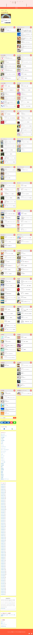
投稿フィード (3, 623)
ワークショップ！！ (23, 381)
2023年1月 (2, 489)
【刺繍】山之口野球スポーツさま (25, 301)
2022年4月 (2, 500)
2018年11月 (3, 554)
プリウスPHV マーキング (7, 225)
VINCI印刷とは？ (23, 377)
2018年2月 (2, 568)
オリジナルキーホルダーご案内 (8, 253)
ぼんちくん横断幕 (23, 349)
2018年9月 (2, 557)
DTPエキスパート (4, 435)
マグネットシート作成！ (7, 241)
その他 (9, 22)
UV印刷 (2, 438)
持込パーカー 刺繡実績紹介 (25, 293)
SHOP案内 (7, 22)
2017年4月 (2, 583)
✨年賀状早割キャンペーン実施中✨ (9, 193)
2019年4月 (2, 546)
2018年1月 (2, 569)
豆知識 (2, 477)
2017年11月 (3, 572)
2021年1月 (2, 523)
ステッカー (3, 455)
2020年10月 (3, 526)
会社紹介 (2, 463)
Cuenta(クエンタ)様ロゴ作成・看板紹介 (9, 213)
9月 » (4, 608)
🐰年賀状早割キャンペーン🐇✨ (8, 189)
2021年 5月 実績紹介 (23, 297)
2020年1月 (2, 535)
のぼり (2, 443)
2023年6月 (2, 486)
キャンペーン (3, 452)
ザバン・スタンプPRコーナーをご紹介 (9, 74)
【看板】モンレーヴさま (24, 317)
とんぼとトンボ (6, 413)
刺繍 (1, 466)
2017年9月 (2, 575)
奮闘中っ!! (22, 50)
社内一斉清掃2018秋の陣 (7, 293)
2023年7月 (2, 484)
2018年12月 (3, 552)
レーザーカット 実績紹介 (8, 273)
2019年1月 (2, 551)
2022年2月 (2, 503)
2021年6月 (2, 515)
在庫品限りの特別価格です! (8, 245)
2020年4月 (2, 532)
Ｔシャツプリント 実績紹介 (8, 197)
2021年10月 (3, 509)
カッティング (3, 448)
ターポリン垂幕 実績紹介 (24, 341)
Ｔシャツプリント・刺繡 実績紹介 (26, 289)
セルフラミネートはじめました (25, 241)
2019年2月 (2, 549)
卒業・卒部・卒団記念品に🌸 (8, 265)
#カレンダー (3, 434)
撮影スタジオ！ (23, 385)
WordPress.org (3, 626)
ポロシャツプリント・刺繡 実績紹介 (26, 285)
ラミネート (3, 460)
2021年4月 (2, 518)
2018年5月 (2, 563)
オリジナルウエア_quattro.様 (25, 193)
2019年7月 (2, 543)
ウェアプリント (3, 446)
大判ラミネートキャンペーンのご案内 (26, 237)
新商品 (2, 471)
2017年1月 (2, 588)
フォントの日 (6, 405)
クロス (2, 454)
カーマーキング (3, 451)
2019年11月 (3, 538)
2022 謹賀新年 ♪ (23, 273)
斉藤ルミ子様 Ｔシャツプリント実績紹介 (9, 329)
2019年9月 (2, 541)
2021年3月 (2, 520)
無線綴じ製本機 (6, 365)
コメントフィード (4, 624)
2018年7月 (2, 560)
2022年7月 (2, 495)
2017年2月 (2, 586)
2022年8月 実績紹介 (7, 309)
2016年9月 (2, 594)
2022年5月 (2, 498)
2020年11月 (3, 524)
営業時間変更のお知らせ (7, 78)
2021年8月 (2, 512)
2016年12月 (3, 589)
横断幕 (22, 345)
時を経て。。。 (6, 301)
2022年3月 (2, 501)
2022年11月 (3, 492)
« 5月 (2, 608)
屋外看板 (2, 469)
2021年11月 (3, 507)
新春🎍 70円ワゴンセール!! (24, 269)
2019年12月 (3, 537)
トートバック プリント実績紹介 (8, 313)
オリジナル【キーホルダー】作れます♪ (9, 357)
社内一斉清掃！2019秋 (7, 281)
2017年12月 (3, 571)
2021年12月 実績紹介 (24, 78)
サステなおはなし (23, 253)
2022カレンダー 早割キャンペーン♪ (26, 189)
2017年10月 (3, 574)
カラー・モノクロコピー (5, 449)
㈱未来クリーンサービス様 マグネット (9, 237)
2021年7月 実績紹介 (7, 337)
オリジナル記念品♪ (7, 261)
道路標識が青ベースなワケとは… (25, 42)
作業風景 (2, 465)
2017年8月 (2, 577)
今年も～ (22, 225)
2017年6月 (2, 580)
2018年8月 (2, 558)
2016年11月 (3, 591)
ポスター (2, 457)
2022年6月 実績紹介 (24, 185)
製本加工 (2, 474)
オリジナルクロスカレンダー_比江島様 (26, 197)
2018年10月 (3, 555)
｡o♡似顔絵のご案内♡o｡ (7, 217)
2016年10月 (3, 592)
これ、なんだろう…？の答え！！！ (9, 285)
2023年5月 (2, 487)
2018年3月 (2, 566)
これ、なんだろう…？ (7, 289)
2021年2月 (2, 521)
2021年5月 (2, 517)
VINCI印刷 (2, 440)
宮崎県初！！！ (23, 373)
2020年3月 (2, 534)
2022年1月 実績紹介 (24, 74)
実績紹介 (2, 468)
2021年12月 (3, 506)
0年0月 (6, 10)
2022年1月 (2, 504)
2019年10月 (3, 540)
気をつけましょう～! (23, 229)
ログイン (2, 621)
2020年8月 (2, 529)
